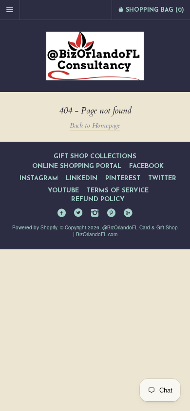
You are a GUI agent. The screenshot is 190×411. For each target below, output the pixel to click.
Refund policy (98, 199)
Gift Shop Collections (95, 156)
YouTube (63, 190)
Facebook (146, 166)
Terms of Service (118, 190)
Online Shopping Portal (76, 166)
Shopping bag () (154, 10)
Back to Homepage (95, 125)
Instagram (38, 178)
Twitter (162, 178)
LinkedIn (81, 178)
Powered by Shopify (34, 227)
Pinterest (122, 178)
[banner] (95, 56)
